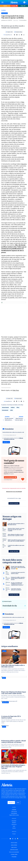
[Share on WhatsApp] (23, 34)
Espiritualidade (14, 813)
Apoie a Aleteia (14, 845)
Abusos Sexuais (5, 407)
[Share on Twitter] (19, 34)
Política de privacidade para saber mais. (13, 439)
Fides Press (15, 20)
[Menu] (5, 2)
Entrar (18, 802)
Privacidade (14, 856)
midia (11, 410)
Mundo (4, 751)
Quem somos (14, 847)
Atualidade (3, 10)
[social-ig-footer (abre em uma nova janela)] (17, 838)
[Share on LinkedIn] (16, 34)
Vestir (14, 826)
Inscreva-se (14, 824)
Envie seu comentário (14, 503)
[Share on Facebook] (14, 34)
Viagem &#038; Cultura (14, 815)
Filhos (18, 407)
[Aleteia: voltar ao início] (14, 2)
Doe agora (13, 5)
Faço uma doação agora (9, 477)
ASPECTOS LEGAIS (14, 849)
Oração (22, 5)
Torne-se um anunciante (14, 852)
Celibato (13, 407)
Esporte (4, 651)
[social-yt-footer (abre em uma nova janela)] (10, 838)
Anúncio (14, 828)
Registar (5, 5)
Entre (20, 498)
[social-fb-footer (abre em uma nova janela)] (12, 838)
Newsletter (14, 820)
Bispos (4, 677)
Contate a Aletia (14, 854)
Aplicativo (14, 822)
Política (4, 726)
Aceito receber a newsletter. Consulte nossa (13, 439)
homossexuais (5, 410)
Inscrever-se (6, 442)
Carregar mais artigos (14, 551)
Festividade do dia (10, 606)
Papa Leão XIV (5, 702)
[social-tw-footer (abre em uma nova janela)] (15, 838)
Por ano (14, 833)
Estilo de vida (14, 811)
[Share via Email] (21, 34)
